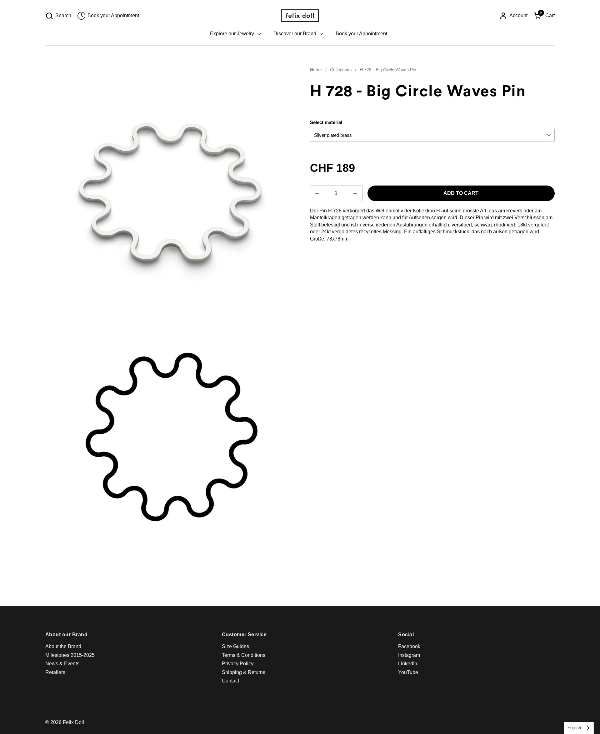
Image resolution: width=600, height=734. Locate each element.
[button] (58, 16)
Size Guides (235, 646)
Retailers (55, 672)
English (574, 727)
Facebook (409, 646)
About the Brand (63, 646)
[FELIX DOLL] (300, 15)
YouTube (408, 672)
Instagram (409, 655)
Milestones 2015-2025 (70, 655)
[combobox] (579, 728)
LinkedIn (407, 663)
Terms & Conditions (243, 655)
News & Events (62, 663)
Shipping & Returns (243, 672)
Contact (230, 680)
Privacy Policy (237, 663)
